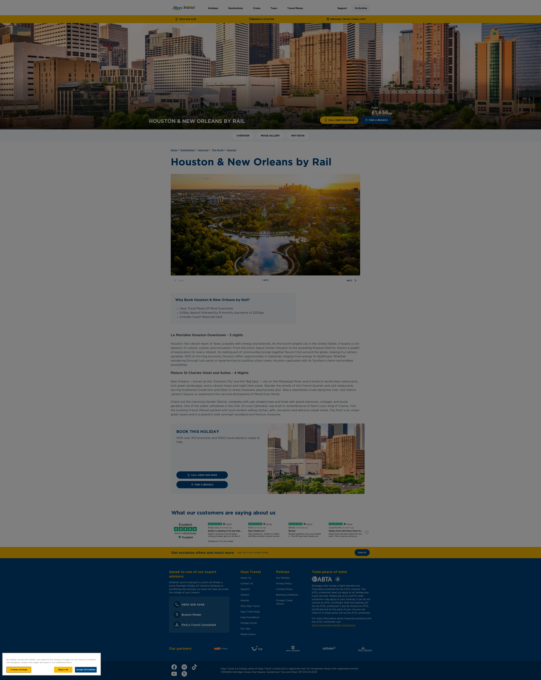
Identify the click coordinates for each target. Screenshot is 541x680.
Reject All (63, 670)
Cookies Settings (18, 670)
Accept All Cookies (85, 670)
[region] (51, 664)
